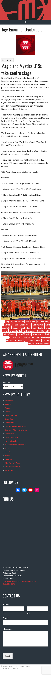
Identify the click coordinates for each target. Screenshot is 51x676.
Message (7, 629)
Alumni (8, 404)
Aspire (9, 321)
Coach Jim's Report (13, 415)
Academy (9, 400)
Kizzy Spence (10, 334)
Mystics (8, 452)
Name (6, 604)
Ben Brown (19, 321)
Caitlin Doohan (11, 324)
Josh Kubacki (43, 331)
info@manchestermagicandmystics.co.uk (19, 581)
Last (28, 613)
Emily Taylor (38, 328)
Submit (7, 656)
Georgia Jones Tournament (16, 426)
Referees (9, 459)
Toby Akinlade (42, 343)
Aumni (7, 408)
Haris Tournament (12, 437)
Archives (6, 382)
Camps (8, 411)
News (7, 455)
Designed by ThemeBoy (10, 668)
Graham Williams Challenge (16, 430)
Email (6, 618)
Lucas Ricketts (24, 334)
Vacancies (9, 470)
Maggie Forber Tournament (16, 444)
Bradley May (43, 321)
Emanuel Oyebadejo (21, 328)
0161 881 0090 (9, 584)
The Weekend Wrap (13, 466)
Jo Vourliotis (15, 331)
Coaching (9, 419)
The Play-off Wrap (12, 463)
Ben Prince (30, 321)
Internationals (11, 441)
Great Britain (10, 433)
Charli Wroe (25, 324)
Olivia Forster (28, 337)
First (4, 613)
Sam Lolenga (20, 340)
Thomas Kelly (34, 340)
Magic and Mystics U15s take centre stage (21, 69)
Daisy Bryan (38, 324)
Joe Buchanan (29, 331)
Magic (7, 448)
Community (9, 422)
